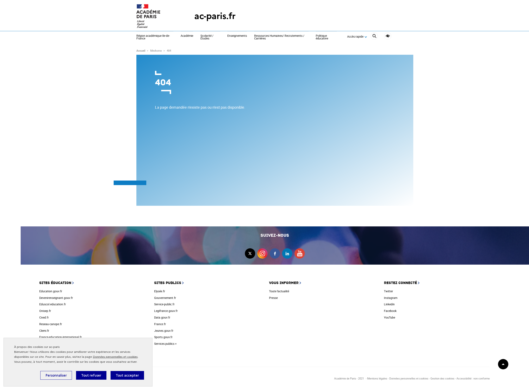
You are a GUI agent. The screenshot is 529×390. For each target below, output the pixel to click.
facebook (275, 253)
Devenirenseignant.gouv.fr (56, 298)
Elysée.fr (159, 291)
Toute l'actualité (279, 291)
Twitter (388, 291)
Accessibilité (387, 36)
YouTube (389, 317)
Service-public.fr (164, 304)
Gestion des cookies (442, 378)
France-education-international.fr (60, 337)
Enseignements (237, 35)
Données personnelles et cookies (115, 357)
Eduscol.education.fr (52, 304)
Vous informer (284, 283)
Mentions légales (377, 378)
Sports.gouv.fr (163, 337)
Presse (273, 298)
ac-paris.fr (215, 16)
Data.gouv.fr (162, 317)
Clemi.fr (44, 331)
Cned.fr (44, 317)
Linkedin (389, 304)
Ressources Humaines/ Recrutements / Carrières (279, 37)
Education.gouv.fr (50, 291)
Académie (187, 35)
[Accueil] (157, 16)
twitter (250, 253)
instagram (262, 253)
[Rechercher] (374, 36)
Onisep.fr (45, 311)
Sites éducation (55, 283)
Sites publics (167, 283)
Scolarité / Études (206, 37)
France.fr (160, 324)
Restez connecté (400, 283)
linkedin (287, 253)
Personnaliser (56, 375)
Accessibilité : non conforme (473, 378)
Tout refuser (91, 375)
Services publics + (165, 344)
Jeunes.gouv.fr (163, 331)
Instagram (390, 298)
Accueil (140, 50)
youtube (299, 253)
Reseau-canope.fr (50, 324)
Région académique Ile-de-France (153, 37)
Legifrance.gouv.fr (166, 311)
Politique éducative (322, 37)
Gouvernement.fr (165, 298)
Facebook (390, 311)
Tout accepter (127, 375)
